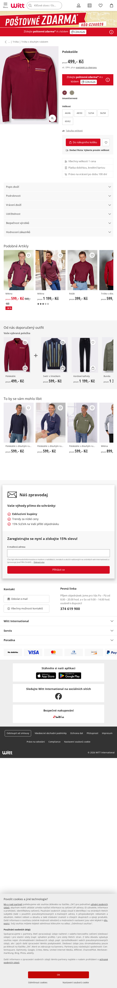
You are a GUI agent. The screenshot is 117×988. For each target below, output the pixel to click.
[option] (64, 92)
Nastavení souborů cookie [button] (77, 741)
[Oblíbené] (100, 5)
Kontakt (9, 589)
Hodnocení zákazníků (18, 232)
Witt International (16, 621)
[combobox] (49, 5)
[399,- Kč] (82, 270)
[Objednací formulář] (89, 5)
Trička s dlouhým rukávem (34, 41)
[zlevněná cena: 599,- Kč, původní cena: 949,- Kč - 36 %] (19, 270)
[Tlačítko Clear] (59, 5)
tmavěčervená (69, 98)
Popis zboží (12, 186)
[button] (5, 5)
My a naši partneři (13, 904)
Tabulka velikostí (74, 131)
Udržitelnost (13, 214)
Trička (16, 41)
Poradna (9, 640)
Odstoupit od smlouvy (18, 733)
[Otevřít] (111, 32)
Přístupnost (92, 733)
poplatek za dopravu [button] (86, 67)
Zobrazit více (39, 562)
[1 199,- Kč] (50, 270)
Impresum (107, 733)
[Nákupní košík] (111, 5)
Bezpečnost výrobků (17, 223)
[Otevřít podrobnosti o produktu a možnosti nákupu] (25, 368)
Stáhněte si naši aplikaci (58, 668)
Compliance (54, 741)
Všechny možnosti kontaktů (27, 608)
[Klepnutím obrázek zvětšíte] (52, 118)
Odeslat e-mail (23, 599)
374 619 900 (70, 608)
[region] (58, 941)
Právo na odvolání (36, 741)
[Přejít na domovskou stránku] (17, 5)
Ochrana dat (76, 733)
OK (58, 974)
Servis (8, 630)
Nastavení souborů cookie (76, 982)
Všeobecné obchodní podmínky (51, 733)
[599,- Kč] (54, 355)
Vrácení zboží (13, 205)
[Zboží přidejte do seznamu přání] (106, 142)
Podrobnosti (13, 195)
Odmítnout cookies (37, 982)
